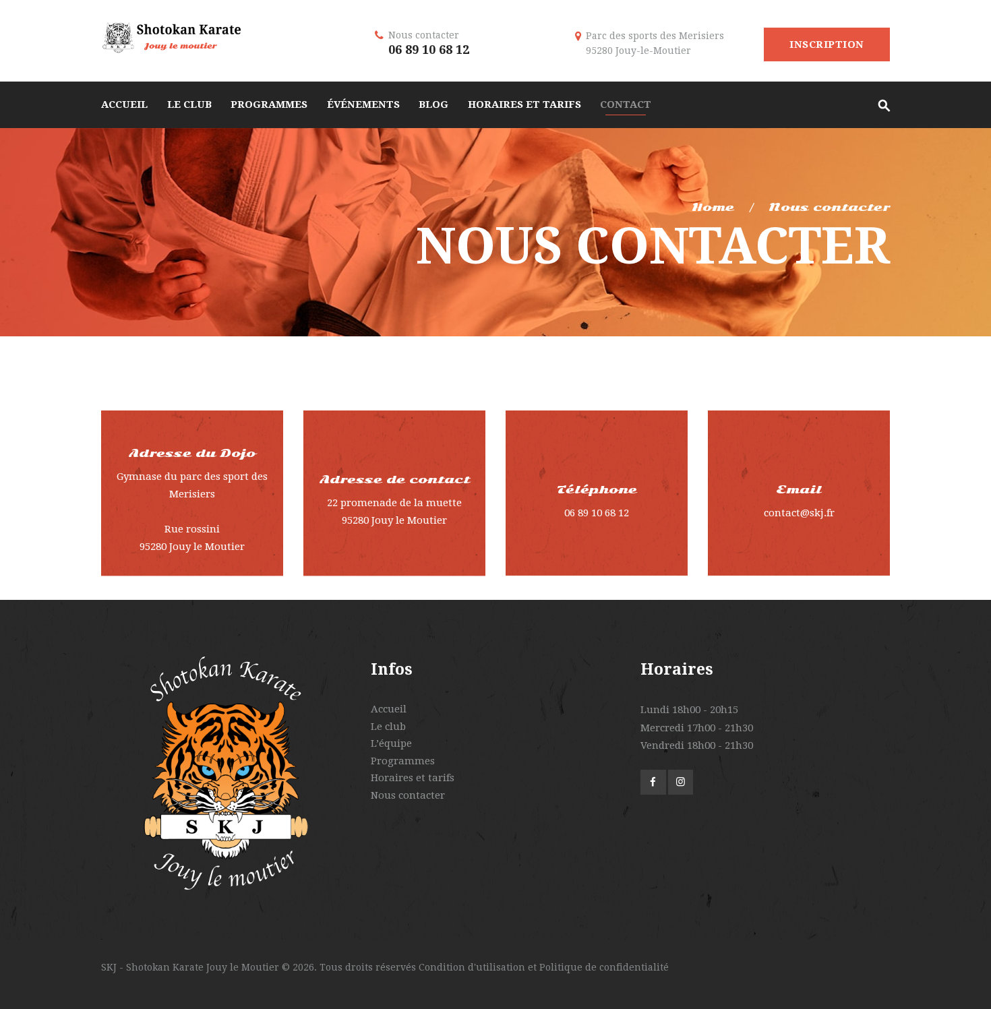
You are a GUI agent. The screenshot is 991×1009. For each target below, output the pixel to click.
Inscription (826, 44)
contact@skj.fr (799, 513)
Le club (388, 727)
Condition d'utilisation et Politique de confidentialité (544, 967)
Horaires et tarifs (412, 778)
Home (713, 207)
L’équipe (391, 743)
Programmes (403, 761)
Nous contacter (408, 795)
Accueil (389, 709)
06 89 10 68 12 (428, 49)
